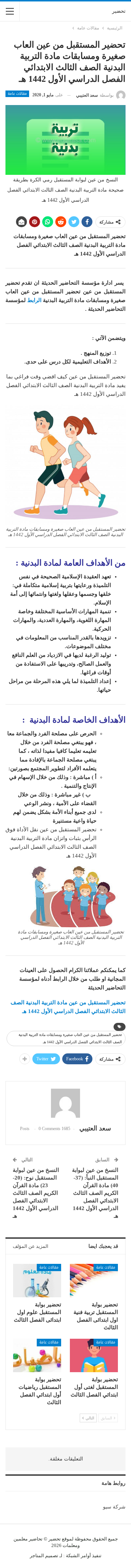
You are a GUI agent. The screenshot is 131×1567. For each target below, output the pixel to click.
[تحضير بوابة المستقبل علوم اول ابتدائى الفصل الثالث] (37, 1280)
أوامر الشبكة (78, 1555)
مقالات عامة (17, 94)
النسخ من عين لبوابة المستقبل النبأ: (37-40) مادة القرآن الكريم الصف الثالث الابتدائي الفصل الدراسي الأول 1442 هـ (95, 1193)
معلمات (70, 1545)
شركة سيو (114, 1507)
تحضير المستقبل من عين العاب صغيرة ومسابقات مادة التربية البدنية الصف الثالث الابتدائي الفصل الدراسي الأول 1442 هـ (70, 1038)
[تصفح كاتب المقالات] (65, 1103)
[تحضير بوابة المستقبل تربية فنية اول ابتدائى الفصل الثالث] (94, 1280)
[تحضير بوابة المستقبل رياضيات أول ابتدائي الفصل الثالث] (37, 1355)
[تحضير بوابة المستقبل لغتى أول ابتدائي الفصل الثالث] (94, 1355)
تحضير (119, 11)
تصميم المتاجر (44, 1555)
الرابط (34, 300)
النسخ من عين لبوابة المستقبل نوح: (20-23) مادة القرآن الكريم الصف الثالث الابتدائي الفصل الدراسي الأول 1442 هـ (36, 1193)
